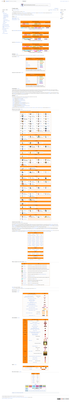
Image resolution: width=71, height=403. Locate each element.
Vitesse (27, 67)
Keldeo (40, 146)
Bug (26, 389)
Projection (15, 226)
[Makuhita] (46, 118)
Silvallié (40, 55)
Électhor (25, 216)
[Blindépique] (46, 181)
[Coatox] (38, 187)
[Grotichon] (38, 162)
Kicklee (40, 116)
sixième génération (17, 42)
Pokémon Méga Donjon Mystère (35, 332)
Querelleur (14, 93)
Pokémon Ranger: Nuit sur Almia (35, 328)
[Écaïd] (22, 142)
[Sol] (40, 385)
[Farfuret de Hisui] (22, 187)
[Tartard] (22, 146)
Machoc (50, 107)
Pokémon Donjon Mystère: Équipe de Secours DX (35, 356)
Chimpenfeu (25, 162)
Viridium (40, 181)
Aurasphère (51, 230)
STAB (42, 390)
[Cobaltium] (46, 136)
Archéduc (33, 183)
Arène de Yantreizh (21, 102)
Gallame (32, 195)
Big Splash (50, 228)
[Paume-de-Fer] (38, 152)
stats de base (33, 58)
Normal (49, 93)
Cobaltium (48, 136)
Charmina (41, 193)
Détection (17, 231)
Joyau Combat (24, 277)
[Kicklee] (38, 116)
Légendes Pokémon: (32, 315)
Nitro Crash (41, 240)
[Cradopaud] (30, 187)
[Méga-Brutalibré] (46, 216)
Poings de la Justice (20, 106)
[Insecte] (32, 27)
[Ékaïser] (30, 142)
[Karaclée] (46, 123)
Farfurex (48, 187)
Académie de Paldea (25, 105)
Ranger (25, 328)
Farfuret (25, 187)
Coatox (40, 187)
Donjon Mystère (25, 332)
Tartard (24, 146)
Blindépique (48, 181)
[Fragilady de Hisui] (30, 181)
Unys (20, 101)
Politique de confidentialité (4, 398)
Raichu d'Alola (34, 228)
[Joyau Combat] (22, 277)
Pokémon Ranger (35, 327)
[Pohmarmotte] (30, 152)
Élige (13, 105)
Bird (34, 389)
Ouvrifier (25, 123)
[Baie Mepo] (22, 266)
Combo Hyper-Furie (43, 274)
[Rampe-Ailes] (22, 174)
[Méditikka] (30, 193)
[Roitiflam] (46, 162)
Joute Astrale (52, 224)
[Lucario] (22, 136)
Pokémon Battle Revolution (35, 326)
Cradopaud (33, 187)
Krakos (48, 128)
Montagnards (41, 107)
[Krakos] (46, 128)
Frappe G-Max (31, 259)
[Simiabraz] (30, 162)
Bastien (14, 99)
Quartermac (25, 128)
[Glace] (22, 27)
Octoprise (29, 254)
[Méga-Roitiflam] (22, 164)
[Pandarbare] (46, 210)
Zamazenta (48, 130)
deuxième (14, 30)
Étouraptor (33, 216)
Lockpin (24, 177)
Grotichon (41, 162)
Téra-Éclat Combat (25, 284)
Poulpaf (40, 128)
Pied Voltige (33, 241)
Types (35, 384)
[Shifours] (46, 146)
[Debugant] (30, 118)
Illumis (23, 106)
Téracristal (39, 313)
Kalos (24, 102)
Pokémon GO (30, 340)
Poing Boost (37, 241)
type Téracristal (35, 284)
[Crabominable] (22, 168)
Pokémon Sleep (35, 362)
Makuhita (48, 118)
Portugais (33, 382)
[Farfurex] (46, 187)
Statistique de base (41, 59)
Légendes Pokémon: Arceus (32, 310)
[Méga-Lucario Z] (38, 136)
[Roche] (29, 27)
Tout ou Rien (35, 250)
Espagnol (33, 377)
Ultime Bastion (41, 254)
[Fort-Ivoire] (22, 203)
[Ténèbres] (29, 39)
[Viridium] (38, 181)
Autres (25, 326)
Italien (33, 378)
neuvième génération (27, 55)
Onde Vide (48, 231)
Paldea (28, 105)
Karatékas (25, 107)
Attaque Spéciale (28, 64)
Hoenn (24, 99)
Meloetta (33, 177)
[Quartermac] (22, 128)
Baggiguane (25, 210)
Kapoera (41, 118)
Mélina (13, 100)
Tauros (24, 159)
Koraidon (41, 142)
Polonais (33, 381)
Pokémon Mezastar (35, 357)
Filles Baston (28, 107)
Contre (41, 235)
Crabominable (25, 168)
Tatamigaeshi (37, 254)
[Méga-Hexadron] (38, 130)
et (32, 298)
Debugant (33, 118)
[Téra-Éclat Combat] (22, 284)
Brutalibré (41, 216)
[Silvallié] (30, 128)
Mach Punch (44, 231)
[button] (2, 1)
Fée (34, 154)
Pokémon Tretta (35, 330)
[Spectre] (47, 27)
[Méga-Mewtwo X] (22, 193)
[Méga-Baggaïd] (38, 210)
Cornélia (14, 102)
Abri (25, 231)
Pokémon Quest (30, 360)
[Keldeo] (38, 146)
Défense (27, 63)
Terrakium (25, 199)
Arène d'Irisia (19, 98)
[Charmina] (38, 193)
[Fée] (23, 46)
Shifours (25, 212)
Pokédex (38, 297)
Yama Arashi (35, 246)
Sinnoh (24, 100)
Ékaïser (32, 142)
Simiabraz (33, 162)
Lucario (24, 136)
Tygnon (48, 116)
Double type (34, 390)
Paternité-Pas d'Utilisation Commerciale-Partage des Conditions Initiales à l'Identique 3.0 (19, 397)
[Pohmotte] (22, 152)
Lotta (37, 378)
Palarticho (25, 130)
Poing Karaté (41, 241)
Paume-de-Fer (41, 152)
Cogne (37, 235)
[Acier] (23, 38)
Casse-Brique (36, 226)
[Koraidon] (38, 142)
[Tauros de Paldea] (22, 118)
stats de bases (32, 74)
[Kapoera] (38, 118)
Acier (56, 93)
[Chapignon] (22, 181)
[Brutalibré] (38, 216)
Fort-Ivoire (25, 203)
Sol (34, 201)
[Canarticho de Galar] (30, 116)
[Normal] (25, 27)
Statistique (31, 59)
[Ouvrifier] (22, 123)
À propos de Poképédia (10, 398)
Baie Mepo (24, 266)
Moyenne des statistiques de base (31, 68)
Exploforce (26, 230)
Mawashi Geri (33, 240)
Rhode (25, 322)
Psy (47, 90)
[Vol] (42, 27)
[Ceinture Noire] (22, 272)
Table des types (14, 18)
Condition (44, 390)
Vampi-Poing (37, 245)
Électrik (34, 150)
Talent (13, 287)
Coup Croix (33, 236)
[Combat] (30, 385)
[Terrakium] (22, 199)
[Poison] (35, 27)
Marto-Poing (29, 240)
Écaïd (24, 142)
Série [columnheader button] (24, 319)
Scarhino (33, 171)
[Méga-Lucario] (30, 136)
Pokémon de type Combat (20, 392)
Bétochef (33, 123)
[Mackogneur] (22, 116)
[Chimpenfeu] (22, 162)
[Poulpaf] (38, 128)
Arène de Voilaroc (21, 100)
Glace (34, 166)
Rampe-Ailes (25, 174)
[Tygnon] (46, 116)
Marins (37, 107)
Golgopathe (33, 199)
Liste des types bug (38, 389)
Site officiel (30, 369)
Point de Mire (23, 93)
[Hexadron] (30, 130)
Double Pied (41, 236)
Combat (24, 11)
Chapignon (25, 181)
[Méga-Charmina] (46, 193)
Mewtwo (25, 193)
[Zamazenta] (46, 130)
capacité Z (40, 274)
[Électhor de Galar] (22, 216)
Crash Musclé (29, 235)
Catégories (13, 392)
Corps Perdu (29, 236)
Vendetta (41, 245)
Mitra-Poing (17, 224)
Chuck (13, 98)
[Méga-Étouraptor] (30, 216)
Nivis (13, 106)
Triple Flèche (29, 245)
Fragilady (33, 181)
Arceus (36, 55)
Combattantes (33, 107)
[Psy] (39, 27)
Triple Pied (33, 245)
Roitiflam (48, 162)
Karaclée (48, 123)
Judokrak (41, 123)
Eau (34, 144)
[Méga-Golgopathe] (30, 199)
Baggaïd (32, 210)
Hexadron (33, 130)
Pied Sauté (29, 241)
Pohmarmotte (33, 152)
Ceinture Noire (24, 272)
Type (15, 392)
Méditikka (33, 193)
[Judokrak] (38, 123)
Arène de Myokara (20, 99)
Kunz (13, 101)
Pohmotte (25, 152)
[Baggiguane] (22, 210)
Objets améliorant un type (38, 390)
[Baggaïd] (30, 210)
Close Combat (33, 235)
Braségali (48, 159)
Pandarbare (48, 210)
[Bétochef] (30, 123)
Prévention (27, 231)
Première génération (14, 19)
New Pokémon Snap (35, 359)
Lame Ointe (37, 249)
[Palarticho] (22, 130)
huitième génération (46, 228)
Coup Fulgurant (37, 236)
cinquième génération (20, 30)
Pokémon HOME (30, 351)
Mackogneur (25, 116)
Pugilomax (39, 259)
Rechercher (24, 1)
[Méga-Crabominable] (30, 168)
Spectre (50, 92)
